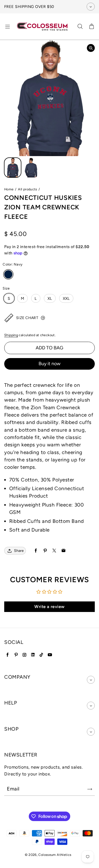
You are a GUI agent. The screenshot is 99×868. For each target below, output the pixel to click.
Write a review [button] (49, 606)
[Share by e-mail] (63, 550)
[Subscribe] (89, 789)
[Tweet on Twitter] (54, 550)
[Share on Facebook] (35, 550)
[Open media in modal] (91, 48)
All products (27, 189)
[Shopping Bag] (91, 26)
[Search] (80, 26)
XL (50, 298)
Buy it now (49, 364)
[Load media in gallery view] (12, 167)
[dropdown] (91, 680)
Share (19, 550)
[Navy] (8, 274)
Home (9, 189)
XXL (66, 298)
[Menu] (7, 26)
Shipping (11, 335)
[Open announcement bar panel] (91, 7)
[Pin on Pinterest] (45, 550)
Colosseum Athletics (54, 855)
